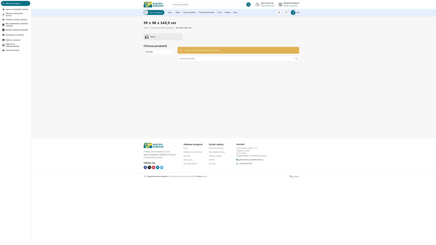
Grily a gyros (188, 160)
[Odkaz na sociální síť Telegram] (161, 167)
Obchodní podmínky (216, 148)
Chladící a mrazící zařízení (192, 152)
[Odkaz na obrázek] (155, 145)
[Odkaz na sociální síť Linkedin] (157, 167)
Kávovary (186, 156)
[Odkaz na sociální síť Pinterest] (153, 167)
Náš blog (212, 164)
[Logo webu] (155, 4)
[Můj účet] (279, 12)
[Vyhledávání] (248, 4)
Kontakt (212, 160)
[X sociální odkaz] (149, 167)
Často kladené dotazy (217, 152)
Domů (146, 28)
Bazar (185, 148)
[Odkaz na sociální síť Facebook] (145, 167)
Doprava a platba (215, 156)
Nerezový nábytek (190, 164)
